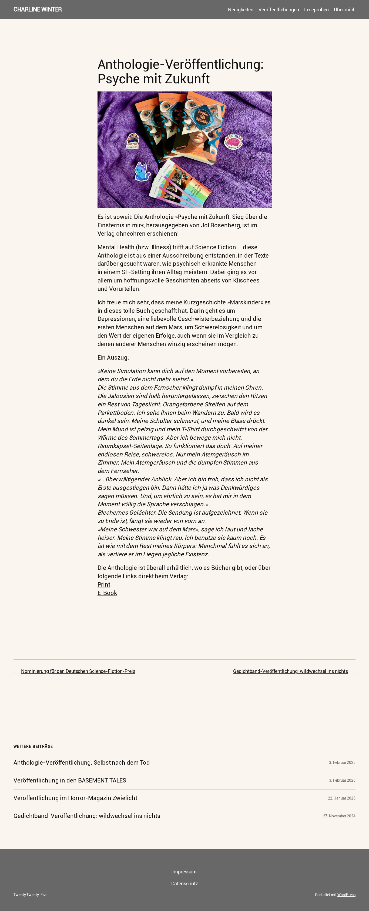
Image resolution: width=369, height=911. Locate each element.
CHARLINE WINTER (38, 9)
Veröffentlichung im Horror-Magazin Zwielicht (75, 798)
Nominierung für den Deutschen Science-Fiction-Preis (78, 671)
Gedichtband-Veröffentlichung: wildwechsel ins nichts (290, 671)
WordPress (346, 895)
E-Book (107, 593)
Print (104, 584)
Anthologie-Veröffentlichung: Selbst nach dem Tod (82, 762)
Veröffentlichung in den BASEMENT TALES (70, 780)
